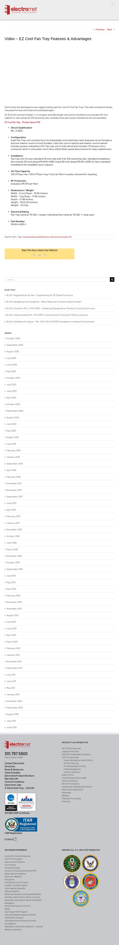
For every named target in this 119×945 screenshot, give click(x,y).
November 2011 (14, 661)
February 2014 (14, 595)
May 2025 (11, 371)
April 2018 (11, 470)
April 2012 (11, 635)
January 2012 (13, 654)
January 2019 (13, 456)
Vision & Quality (12, 772)
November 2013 (14, 602)
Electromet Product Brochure (19, 775)
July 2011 (11, 674)
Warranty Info (11, 778)
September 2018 (15, 463)
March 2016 (12, 549)
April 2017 (11, 509)
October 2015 (13, 562)
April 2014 (11, 588)
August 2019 (13, 437)
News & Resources (14, 769)
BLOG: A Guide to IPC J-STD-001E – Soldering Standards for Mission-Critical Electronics (51, 308)
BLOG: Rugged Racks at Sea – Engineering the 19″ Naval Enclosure (40, 295)
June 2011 (11, 681)
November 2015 (14, 555)
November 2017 (14, 490)
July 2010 (11, 720)
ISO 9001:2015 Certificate (17, 813)
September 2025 (15, 344)
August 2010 (13, 714)
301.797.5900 (16, 753)
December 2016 (14, 529)
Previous (100, 29)
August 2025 (13, 351)
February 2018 (13, 476)
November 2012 (14, 608)
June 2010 (12, 727)
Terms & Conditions (14, 781)
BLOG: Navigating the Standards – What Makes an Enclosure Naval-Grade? (44, 301)
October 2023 (13, 377)
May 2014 (11, 582)
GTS (70, 237)
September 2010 (15, 707)
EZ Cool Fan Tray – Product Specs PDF (22, 122)
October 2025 (13, 338)
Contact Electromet (14, 763)
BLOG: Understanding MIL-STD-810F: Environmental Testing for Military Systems (47, 314)
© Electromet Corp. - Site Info (19, 787)
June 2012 (12, 628)
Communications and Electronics (36, 237)
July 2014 (11, 575)
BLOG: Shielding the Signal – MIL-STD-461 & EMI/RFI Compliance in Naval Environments (51, 321)
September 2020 (15, 410)
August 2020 (13, 417)
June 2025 (12, 364)
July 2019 (11, 443)
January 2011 (13, 694)
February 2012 (13, 648)
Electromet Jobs (13, 784)
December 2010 (14, 701)
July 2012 (11, 621)
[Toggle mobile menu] (112, 4)
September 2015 (15, 569)
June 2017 (11, 503)
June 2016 (12, 542)
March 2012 (12, 641)
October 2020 (13, 404)
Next (109, 29)
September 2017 (15, 496)
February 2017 (13, 516)
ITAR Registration (13, 833)
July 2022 (11, 384)
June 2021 (12, 391)
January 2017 (13, 523)
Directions (10, 766)
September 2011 (14, 668)
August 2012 (13, 615)
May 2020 (11, 430)
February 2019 (13, 450)
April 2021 (11, 397)
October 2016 (13, 536)
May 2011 (11, 687)
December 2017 (14, 483)
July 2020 (11, 424)
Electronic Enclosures (59, 237)
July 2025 (11, 358)
